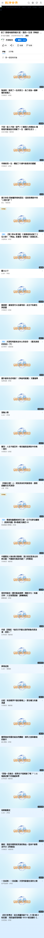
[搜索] (28, 3)
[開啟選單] (2, 3)
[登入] (41, 3)
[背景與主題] (37, 3)
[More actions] (42, 90)
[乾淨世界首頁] (11, 2)
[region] (22, 18)
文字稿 (11, 51)
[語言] (33, 3)
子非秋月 (9, 40)
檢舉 (30, 45)
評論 (3, 51)
